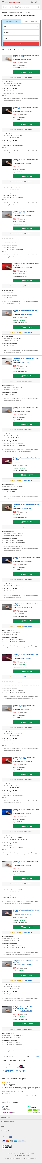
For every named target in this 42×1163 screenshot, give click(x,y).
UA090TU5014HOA (26, 813)
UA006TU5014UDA (26, 362)
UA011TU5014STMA (26, 608)
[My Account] (36, 2)
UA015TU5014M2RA (26, 462)
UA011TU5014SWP (26, 508)
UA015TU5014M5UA (26, 561)
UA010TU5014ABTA (26, 709)
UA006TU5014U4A (26, 865)
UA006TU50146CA (26, 964)
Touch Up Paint (20, 12)
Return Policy (20, 1153)
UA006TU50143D (25, 411)
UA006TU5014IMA (26, 215)
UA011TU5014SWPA (26, 59)
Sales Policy (11, 1153)
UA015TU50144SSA (26, 314)
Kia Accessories (10, 12)
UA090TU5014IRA (26, 658)
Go (21, 44)
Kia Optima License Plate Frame (8, 1071)
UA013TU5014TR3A (26, 761)
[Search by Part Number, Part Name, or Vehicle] (38, 7)
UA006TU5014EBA (26, 163)
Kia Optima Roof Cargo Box (20, 1071)
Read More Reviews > (34, 1096)
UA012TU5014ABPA (26, 111)
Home (3, 12)
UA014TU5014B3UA (26, 914)
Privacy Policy (30, 1153)
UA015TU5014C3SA (26, 1011)
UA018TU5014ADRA (26, 267)
